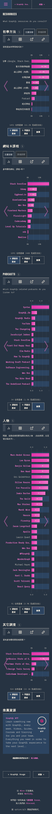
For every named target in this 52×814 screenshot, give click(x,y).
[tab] (29, 32)
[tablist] (36, 32)
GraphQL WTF (12, 718)
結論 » (41, 774)
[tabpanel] (26, 85)
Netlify (28, 793)
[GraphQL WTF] (42, 721)
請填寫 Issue (33, 800)
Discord (30, 803)
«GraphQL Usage (16, 774)
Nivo (22, 790)
